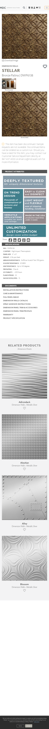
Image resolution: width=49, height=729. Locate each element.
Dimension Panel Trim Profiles (17, 311)
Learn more (36, 721)
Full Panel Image (11, 297)
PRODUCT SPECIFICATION (14, 318)
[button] (45, 66)
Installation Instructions (16, 290)
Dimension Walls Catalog (15, 300)
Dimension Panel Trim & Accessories (20, 307)
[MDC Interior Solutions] (10, 7)
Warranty (8, 315)
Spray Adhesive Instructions (17, 304)
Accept (28, 726)
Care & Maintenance (13, 293)
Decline (20, 726)
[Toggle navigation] (46, 7)
